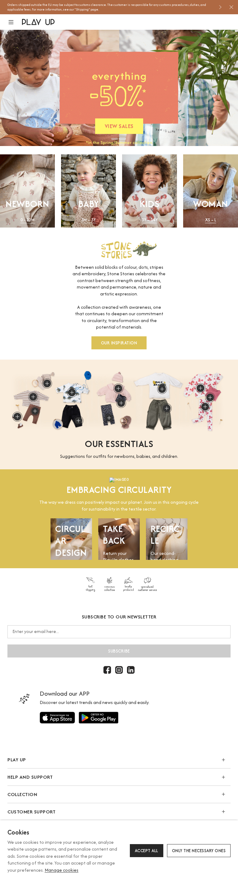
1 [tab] (114, 139)
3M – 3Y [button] (88, 220)
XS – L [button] (210, 220)
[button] (14, 22)
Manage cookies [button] (61, 870)
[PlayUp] (38, 22)
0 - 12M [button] (27, 220)
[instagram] (119, 670)
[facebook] (107, 670)
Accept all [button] (146, 851)
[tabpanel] (119, 88)
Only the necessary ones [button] (199, 851)
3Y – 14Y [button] (150, 220)
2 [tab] (122, 139)
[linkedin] (130, 670)
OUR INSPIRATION (119, 343)
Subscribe (119, 651)
